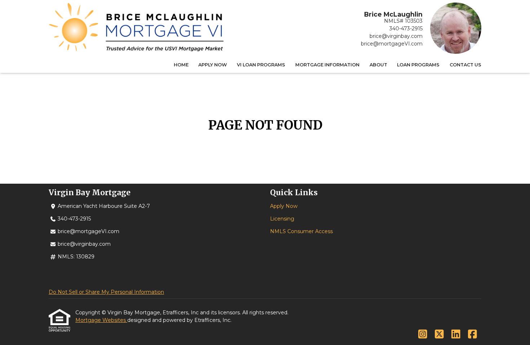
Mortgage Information (327, 64)
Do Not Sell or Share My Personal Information (106, 292)
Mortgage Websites (101, 320)
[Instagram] (422, 334)
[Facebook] (472, 334)
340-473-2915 (406, 28)
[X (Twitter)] (439, 334)
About (378, 64)
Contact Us (465, 64)
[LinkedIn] (456, 334)
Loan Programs (418, 64)
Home (181, 64)
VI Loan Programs (261, 64)
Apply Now (212, 64)
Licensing (282, 218)
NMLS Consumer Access (301, 231)
